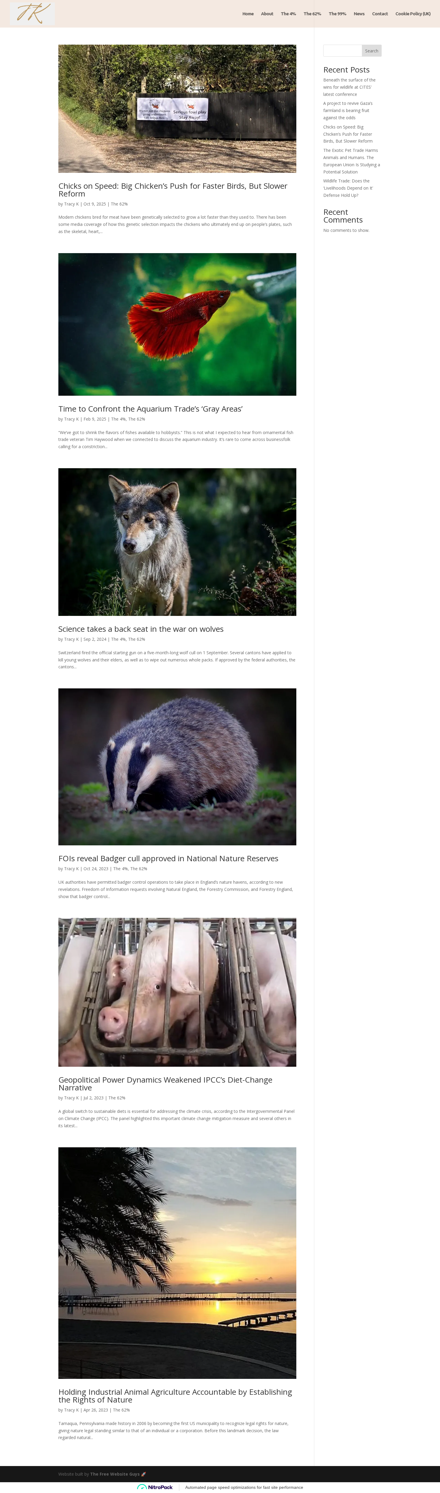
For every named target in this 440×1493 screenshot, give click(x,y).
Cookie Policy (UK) (412, 14)
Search (371, 51)
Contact (380, 14)
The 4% (288, 14)
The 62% (312, 14)
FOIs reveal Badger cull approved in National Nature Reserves (168, 858)
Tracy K (71, 204)
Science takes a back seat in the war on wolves (141, 628)
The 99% (337, 14)
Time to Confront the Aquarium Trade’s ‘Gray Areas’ (150, 408)
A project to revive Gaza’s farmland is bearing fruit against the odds (348, 110)
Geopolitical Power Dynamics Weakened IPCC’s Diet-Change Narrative (165, 1083)
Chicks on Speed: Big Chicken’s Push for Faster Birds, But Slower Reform (172, 189)
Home (248, 14)
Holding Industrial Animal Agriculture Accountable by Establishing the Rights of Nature (175, 1395)
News (359, 14)
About (267, 14)
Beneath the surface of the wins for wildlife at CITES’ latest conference (349, 87)
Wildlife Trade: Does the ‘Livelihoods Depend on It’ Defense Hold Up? (348, 188)
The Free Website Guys (115, 1474)
